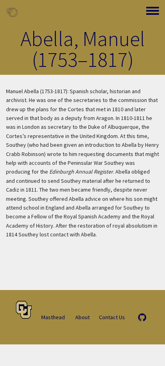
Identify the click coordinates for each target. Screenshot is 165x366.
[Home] (12, 12)
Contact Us (112, 317)
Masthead (53, 317)
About (82, 317)
